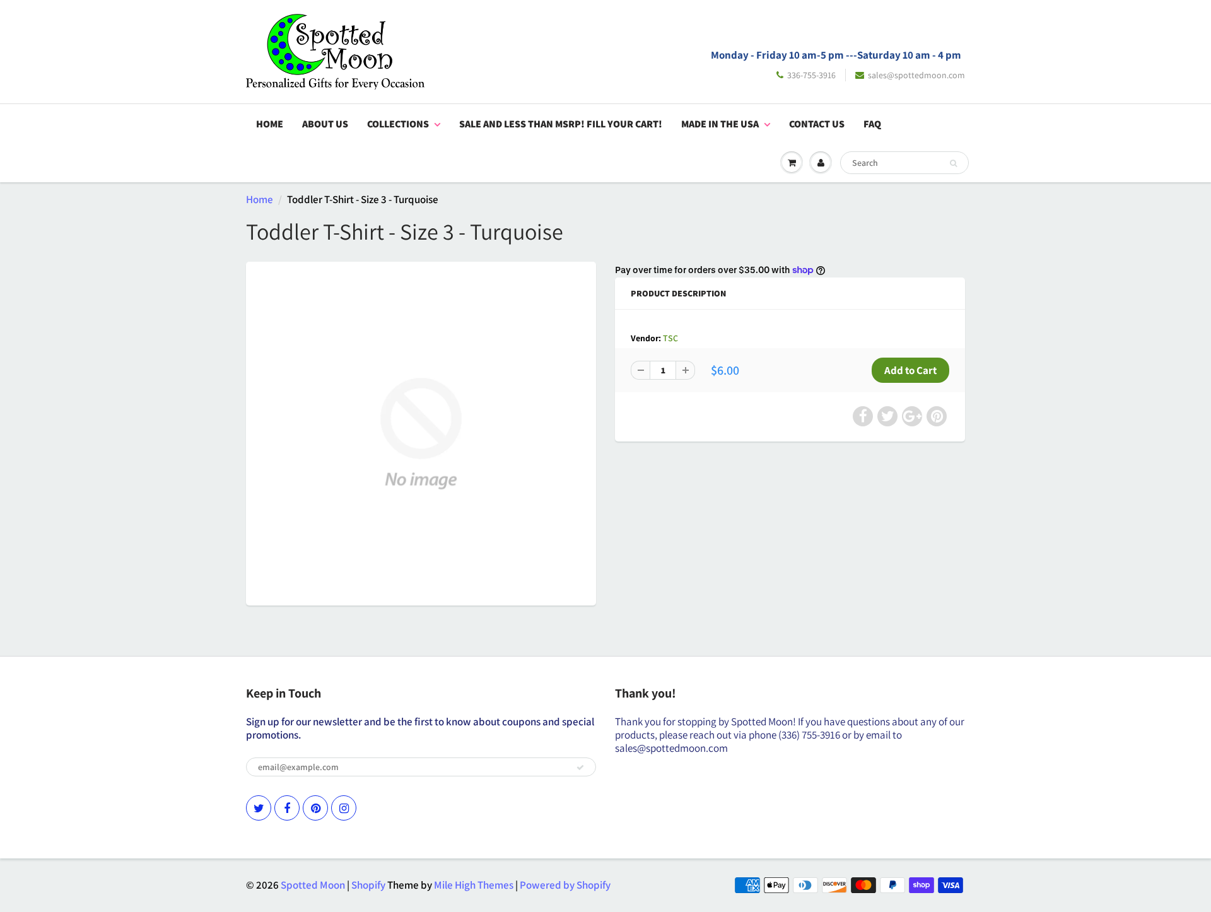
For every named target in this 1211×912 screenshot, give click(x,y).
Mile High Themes (473, 885)
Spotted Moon (313, 885)
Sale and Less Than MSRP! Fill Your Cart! (560, 124)
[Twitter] (258, 808)
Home (269, 124)
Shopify (368, 885)
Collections (398, 124)
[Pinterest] (315, 808)
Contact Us (817, 124)
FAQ (872, 124)
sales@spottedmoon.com (916, 75)
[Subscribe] (580, 767)
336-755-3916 (811, 75)
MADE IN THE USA (720, 124)
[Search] (953, 163)
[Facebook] (287, 808)
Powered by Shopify (565, 885)
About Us (325, 124)
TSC (670, 338)
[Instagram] (343, 808)
